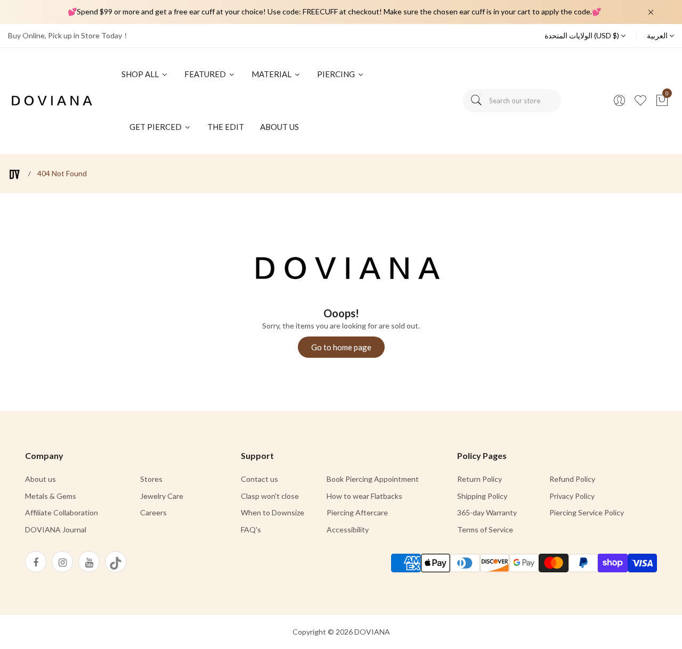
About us (40, 478)
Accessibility (348, 529)
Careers (153, 512)
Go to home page (341, 347)
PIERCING (336, 74)
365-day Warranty (487, 512)
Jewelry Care (161, 495)
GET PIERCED (156, 127)
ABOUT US (279, 127)
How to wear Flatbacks (364, 495)
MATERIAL (272, 74)
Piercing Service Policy (586, 512)
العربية (658, 35)
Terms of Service (485, 529)
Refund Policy (572, 478)
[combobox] (511, 100)
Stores (151, 478)
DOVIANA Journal (55, 529)
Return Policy (479, 478)
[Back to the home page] (14, 174)
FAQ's (251, 529)
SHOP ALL (140, 74)
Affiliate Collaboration (61, 512)
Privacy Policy (572, 495)
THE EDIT (225, 127)
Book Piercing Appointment (373, 478)
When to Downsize (272, 512)
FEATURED (206, 74)
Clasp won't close (270, 495)
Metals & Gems (50, 495)
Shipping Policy (482, 495)
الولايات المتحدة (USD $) (583, 35)
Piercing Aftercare (357, 512)
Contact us (259, 478)
